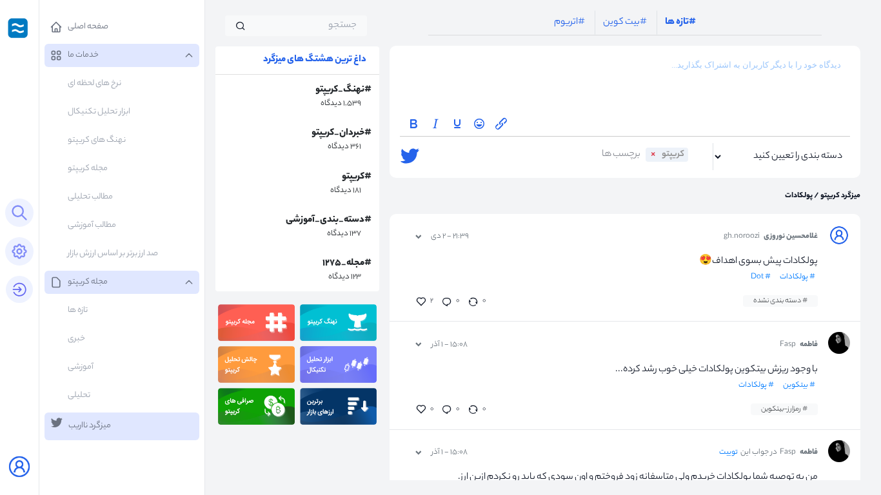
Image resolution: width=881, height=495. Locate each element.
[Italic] (435, 124)
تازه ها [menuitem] (78, 310)
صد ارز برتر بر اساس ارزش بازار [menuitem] (113, 253)
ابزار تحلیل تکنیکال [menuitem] (99, 112)
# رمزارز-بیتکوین (784, 409)
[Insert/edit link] (501, 124)
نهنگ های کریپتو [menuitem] (97, 140)
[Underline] (457, 124)
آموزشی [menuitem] (81, 367)
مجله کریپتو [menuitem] (88, 168)
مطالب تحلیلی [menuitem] (90, 197)
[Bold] (413, 124)
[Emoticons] (479, 124)
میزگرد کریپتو (839, 195)
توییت (728, 452)
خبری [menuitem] (76, 338)
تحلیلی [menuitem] (79, 395)
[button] (122, 27)
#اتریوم (569, 22)
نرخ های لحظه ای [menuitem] (94, 83)
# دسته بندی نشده (780, 301)
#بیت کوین (625, 22)
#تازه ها (680, 22)
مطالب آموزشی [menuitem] (92, 225)
